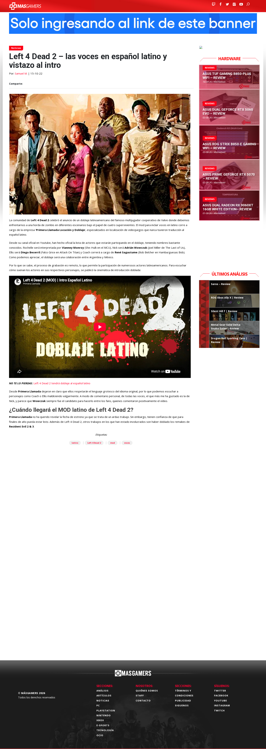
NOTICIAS (102, 700)
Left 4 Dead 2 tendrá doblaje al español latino (61, 383)
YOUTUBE (220, 700)
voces (127, 442)
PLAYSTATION (105, 710)
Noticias (16, 48)
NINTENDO (103, 715)
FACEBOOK (221, 695)
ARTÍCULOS (103, 695)
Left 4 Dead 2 (94, 442)
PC (98, 705)
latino (75, 442)
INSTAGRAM (222, 705)
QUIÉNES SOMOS (147, 690)
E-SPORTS (102, 725)
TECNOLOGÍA (105, 730)
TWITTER (220, 690)
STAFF (140, 695)
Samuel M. (21, 73)
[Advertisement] (101, 601)
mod (112, 442)
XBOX (100, 720)
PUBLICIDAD (183, 700)
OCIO (99, 735)
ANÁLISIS (102, 690)
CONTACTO (143, 700)
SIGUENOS (182, 705)
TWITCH (219, 710)
